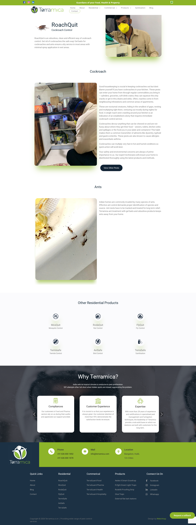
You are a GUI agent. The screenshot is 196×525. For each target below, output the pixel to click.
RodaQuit (98, 325)
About (82, 8)
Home (72, 8)
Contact (74, 11)
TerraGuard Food (94, 480)
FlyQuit (140, 325)
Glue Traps (119, 494)
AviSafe (98, 350)
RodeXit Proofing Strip (124, 489)
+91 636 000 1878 (65, 458)
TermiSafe (62, 498)
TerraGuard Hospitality (96, 494)
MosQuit (55, 325)
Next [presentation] (161, 414)
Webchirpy (161, 518)
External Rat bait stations (125, 498)
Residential (93, 8)
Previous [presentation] (34, 414)
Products (125, 8)
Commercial (109, 8)
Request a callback (182, 515)
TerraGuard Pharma (95, 485)
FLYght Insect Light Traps (125, 485)
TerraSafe (140, 350)
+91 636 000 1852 (65, 454)
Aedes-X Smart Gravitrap (125, 480)
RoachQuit (62, 480)
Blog (151, 8)
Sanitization (140, 8)
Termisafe (55, 350)
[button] (97, 434)
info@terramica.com (100, 454)
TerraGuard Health (95, 489)
